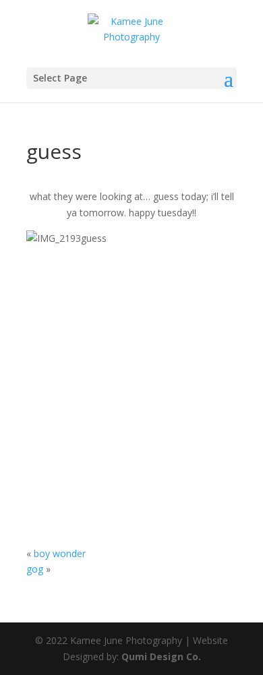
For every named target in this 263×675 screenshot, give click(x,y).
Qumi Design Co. (161, 656)
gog (34, 568)
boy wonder (60, 553)
